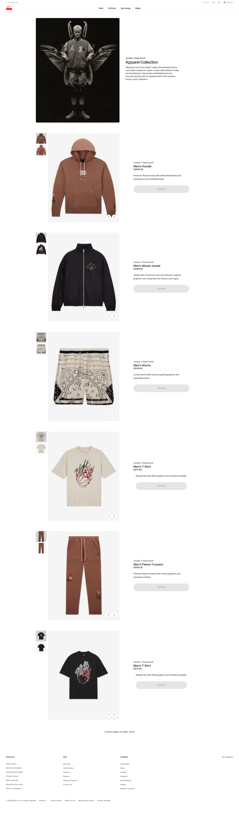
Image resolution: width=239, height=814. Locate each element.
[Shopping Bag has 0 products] (218, 2)
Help (213, 2)
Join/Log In (205, 2)
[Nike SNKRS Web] (9, 8)
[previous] (108, 217)
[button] (41, 150)
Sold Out (161, 189)
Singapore (229, 757)
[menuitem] (43, 800)
